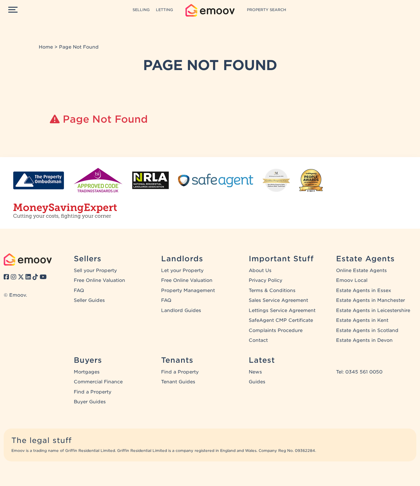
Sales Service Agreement (278, 300)
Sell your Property (95, 270)
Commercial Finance (98, 382)
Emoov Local (351, 280)
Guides (257, 382)
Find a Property (92, 392)
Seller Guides (89, 300)
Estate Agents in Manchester (370, 300)
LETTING (164, 9)
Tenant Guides (178, 382)
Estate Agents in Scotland (367, 330)
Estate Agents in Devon (364, 340)
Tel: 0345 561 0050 (359, 372)
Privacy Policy (265, 280)
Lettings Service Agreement (282, 310)
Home (46, 47)
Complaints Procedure (276, 330)
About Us (260, 270)
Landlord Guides (181, 310)
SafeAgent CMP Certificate (281, 320)
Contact (258, 340)
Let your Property (182, 270)
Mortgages (87, 372)
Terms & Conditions (272, 290)
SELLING (141, 9)
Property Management (188, 290)
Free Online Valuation (99, 280)
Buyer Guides (90, 402)
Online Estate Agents (361, 270)
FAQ (79, 290)
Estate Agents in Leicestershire (373, 310)
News (255, 372)
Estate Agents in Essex (363, 290)
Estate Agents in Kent (362, 320)
